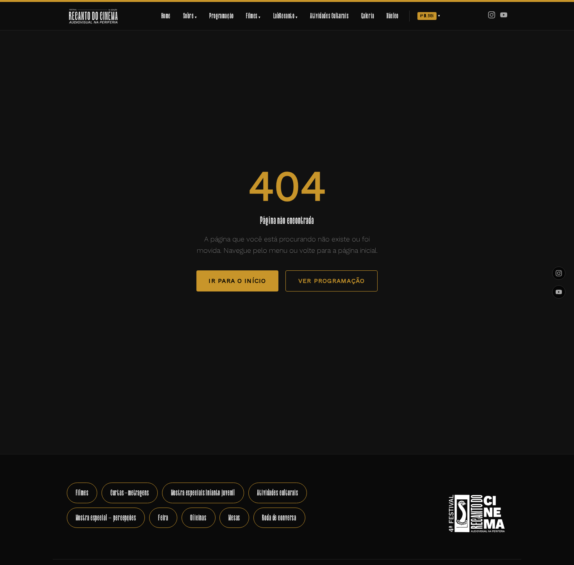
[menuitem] (429, 16)
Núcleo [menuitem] (393, 16)
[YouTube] (503, 16)
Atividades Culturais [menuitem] (329, 16)
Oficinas (198, 517)
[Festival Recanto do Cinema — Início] (93, 16)
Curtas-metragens (130, 492)
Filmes (82, 492)
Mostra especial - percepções (106, 517)
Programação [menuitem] (221, 16)
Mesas (234, 517)
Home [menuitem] (166, 16)
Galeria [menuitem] (367, 16)
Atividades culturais (277, 492)
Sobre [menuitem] (190, 16)
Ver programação (331, 280)
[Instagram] (491, 16)
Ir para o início (237, 280)
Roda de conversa (279, 517)
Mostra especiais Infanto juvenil (203, 492)
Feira (163, 517)
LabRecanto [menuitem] (285, 16)
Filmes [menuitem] (253, 16)
